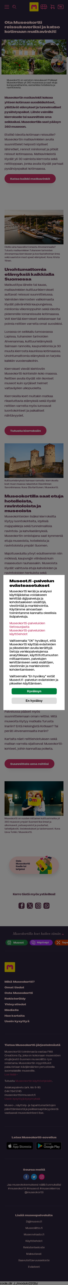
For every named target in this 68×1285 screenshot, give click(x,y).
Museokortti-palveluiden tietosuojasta (27, 624)
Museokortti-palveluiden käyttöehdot (27, 632)
